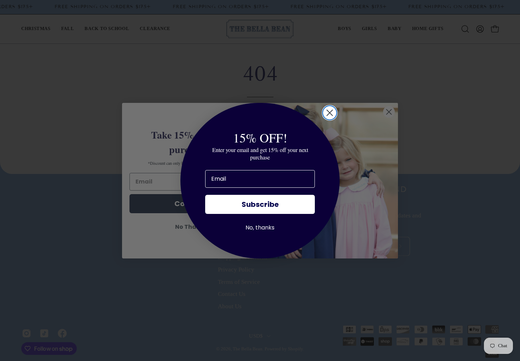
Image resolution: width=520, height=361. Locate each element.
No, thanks (260, 227)
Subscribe (260, 204)
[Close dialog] (330, 113)
